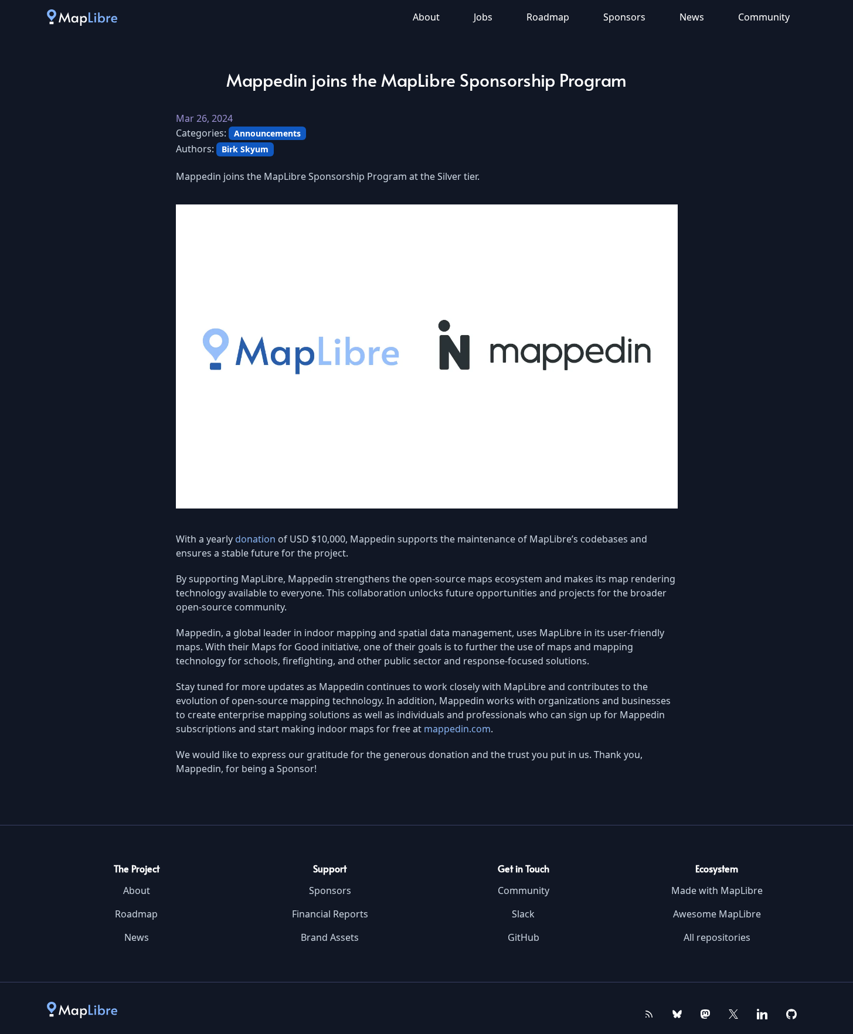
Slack (523, 913)
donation (255, 539)
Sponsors (624, 17)
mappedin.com (457, 728)
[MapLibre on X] (733, 1013)
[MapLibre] (82, 17)
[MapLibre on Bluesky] (677, 1013)
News (691, 17)
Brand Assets (330, 937)
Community (764, 17)
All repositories (717, 937)
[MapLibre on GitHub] (791, 1013)
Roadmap (547, 17)
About (426, 17)
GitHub (523, 937)
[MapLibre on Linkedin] (762, 1013)
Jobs (483, 17)
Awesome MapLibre (717, 913)
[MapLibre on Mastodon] (705, 1013)
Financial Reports (330, 913)
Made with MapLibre (717, 890)
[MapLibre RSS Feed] (649, 1013)
